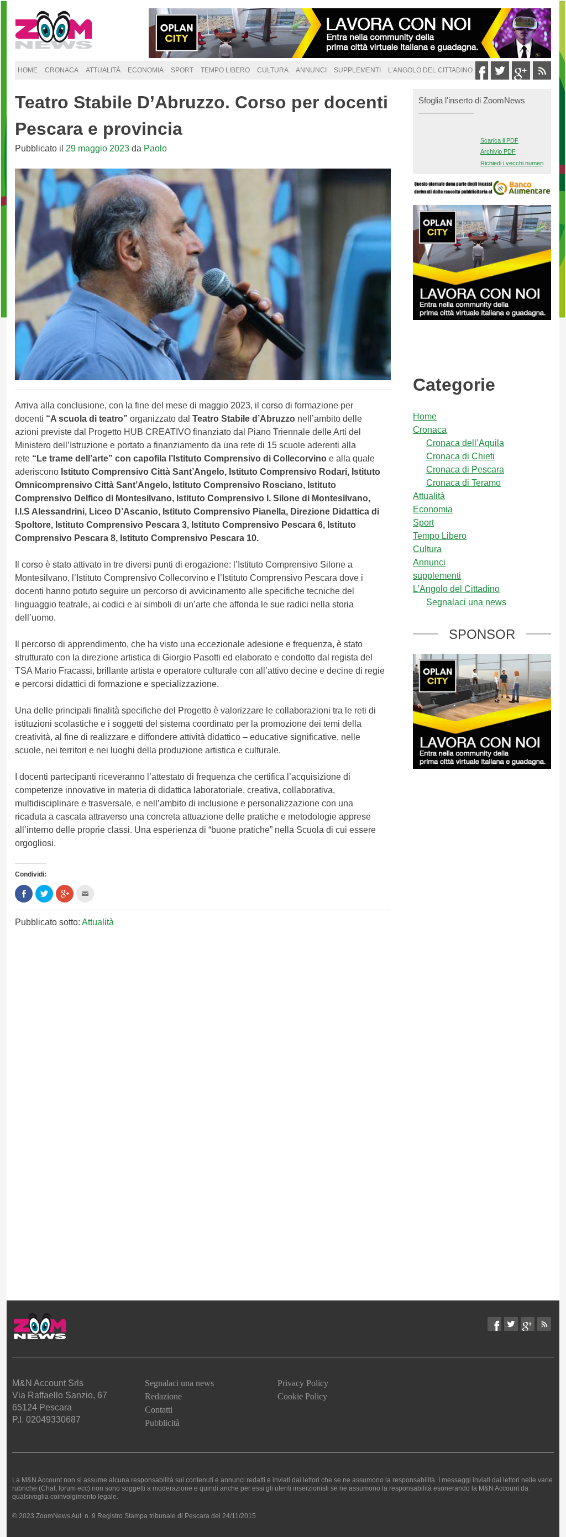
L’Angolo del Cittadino (430, 70)
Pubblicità (162, 1423)
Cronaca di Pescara (465, 469)
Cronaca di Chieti (460, 456)
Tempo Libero (225, 70)
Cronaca (61, 70)
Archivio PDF (498, 151)
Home (28, 70)
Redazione (163, 1396)
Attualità (103, 70)
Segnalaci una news (466, 602)
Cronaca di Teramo (463, 482)
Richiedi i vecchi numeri (511, 163)
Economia (146, 70)
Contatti (158, 1409)
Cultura (273, 70)
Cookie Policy (302, 1396)
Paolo (155, 148)
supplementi (357, 70)
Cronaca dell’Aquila (465, 443)
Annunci (311, 70)
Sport (182, 70)
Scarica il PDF (499, 140)
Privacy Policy (302, 1383)
